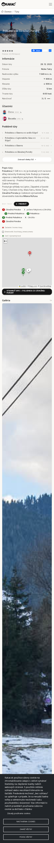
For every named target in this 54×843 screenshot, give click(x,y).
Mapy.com (33, 286)
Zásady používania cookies (18, 813)
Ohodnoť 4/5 (10, 51)
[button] (28, 271)
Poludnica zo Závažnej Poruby (18, 152)
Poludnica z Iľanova (14, 145)
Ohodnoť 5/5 (12, 51)
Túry (16, 11)
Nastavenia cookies (26, 821)
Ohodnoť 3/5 (8, 51)
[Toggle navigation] (50, 4)
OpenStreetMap (45, 286)
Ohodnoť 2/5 (5, 51)
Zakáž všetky (26, 829)
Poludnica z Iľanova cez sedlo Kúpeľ (21, 132)
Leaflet (23, 286)
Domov (8, 11)
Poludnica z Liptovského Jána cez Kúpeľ (20, 139)
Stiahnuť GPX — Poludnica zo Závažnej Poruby (24, 292)
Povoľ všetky (26, 837)
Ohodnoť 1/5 (3, 51)
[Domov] (9, 4)
